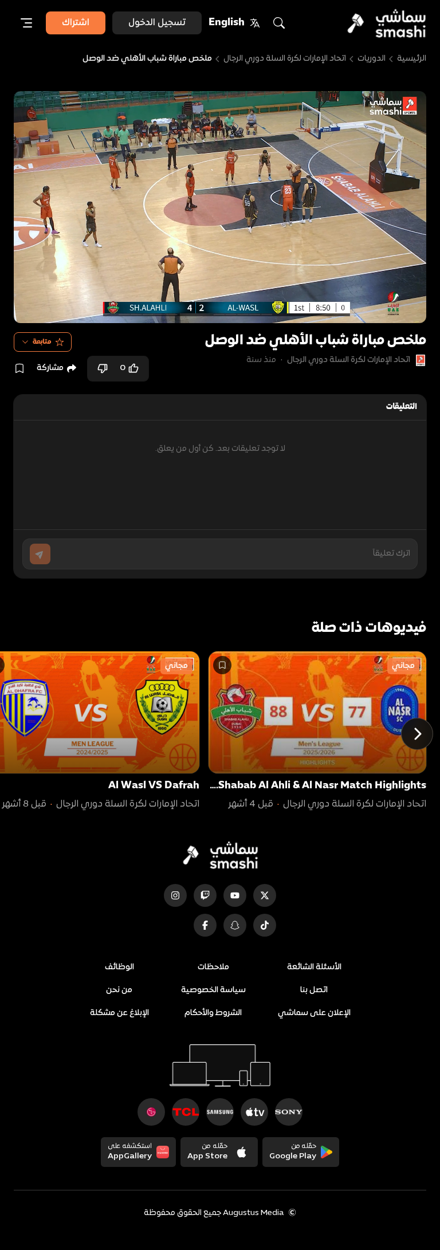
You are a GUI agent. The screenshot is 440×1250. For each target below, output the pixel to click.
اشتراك (75, 23)
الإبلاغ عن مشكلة (119, 1013)
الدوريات (372, 59)
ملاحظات (213, 967)
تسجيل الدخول (157, 23)
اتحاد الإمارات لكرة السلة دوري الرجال (284, 59)
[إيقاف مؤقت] (220, 206)
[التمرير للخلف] (417, 734)
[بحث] (279, 22)
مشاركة (50, 368)
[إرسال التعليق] (40, 554)
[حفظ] (19, 368)
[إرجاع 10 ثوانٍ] (266, 207)
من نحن (119, 990)
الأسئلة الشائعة (314, 967)
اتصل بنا (314, 990)
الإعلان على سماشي (314, 1013)
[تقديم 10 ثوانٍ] (174, 207)
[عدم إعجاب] (102, 368)
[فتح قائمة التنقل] (26, 23)
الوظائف (119, 967)
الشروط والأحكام (213, 1013)
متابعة (42, 342)
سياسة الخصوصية (213, 990)
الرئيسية (411, 59)
